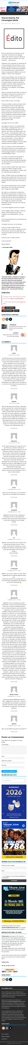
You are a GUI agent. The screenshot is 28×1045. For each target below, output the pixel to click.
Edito (16, 310)
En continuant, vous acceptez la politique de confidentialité (14, 876)
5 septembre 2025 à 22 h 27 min (14, 511)
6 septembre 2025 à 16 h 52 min (14, 696)
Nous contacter (5, 1034)
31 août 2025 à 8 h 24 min (14, 403)
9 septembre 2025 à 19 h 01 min (14, 539)
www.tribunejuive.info (14, 1001)
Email (3, 870)
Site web (4, 765)
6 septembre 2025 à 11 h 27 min (14, 570)
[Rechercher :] (14, 780)
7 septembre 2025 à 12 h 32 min (14, 725)
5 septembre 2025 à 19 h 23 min (14, 489)
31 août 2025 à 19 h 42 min (14, 442)
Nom (3, 756)
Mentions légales (6, 1036)
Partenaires (4, 1039)
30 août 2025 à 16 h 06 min (14, 355)
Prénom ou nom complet (8, 865)
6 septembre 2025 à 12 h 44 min (14, 599)
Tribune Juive (16, 23)
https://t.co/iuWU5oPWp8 (16, 298)
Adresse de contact (6, 760)
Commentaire (5, 744)
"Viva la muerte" (10, 307)
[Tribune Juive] (14, 3)
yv (14, 537)
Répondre (14, 388)
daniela (14, 401)
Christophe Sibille (7, 310)
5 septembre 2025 (7, 23)
